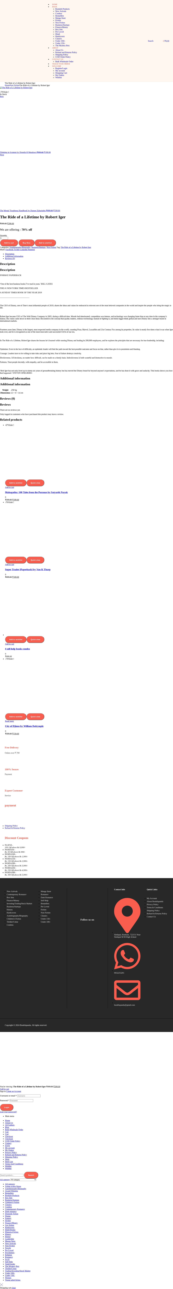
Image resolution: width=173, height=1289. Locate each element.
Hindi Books (10, 1230)
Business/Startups (38, 247)
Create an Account (13, 1091)
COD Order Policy (12, 1141)
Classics (8, 1205)
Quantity (3, 235)
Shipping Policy (11, 1157)
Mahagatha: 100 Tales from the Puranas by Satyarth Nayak (36, 492)
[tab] (89, 254)
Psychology (9, 1253)
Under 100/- (10, 1273)
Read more (9, 721)
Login (6, 1107)
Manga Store (10, 1241)
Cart (6, 1132)
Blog (7, 1127)
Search (31, 1175)
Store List (9, 1162)
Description (9, 254)
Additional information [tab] (15, 378)
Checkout (9, 1136)
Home (7, 85)
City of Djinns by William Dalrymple (24, 726)
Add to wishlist (45, 243)
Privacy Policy (11, 1152)
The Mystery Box (12, 1266)
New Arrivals (10, 1243)
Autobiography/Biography (19, 247)
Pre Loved (9, 1250)
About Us (9, 1123)
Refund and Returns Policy (16, 1155)
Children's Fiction (12, 1202)
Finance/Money (11, 1223)
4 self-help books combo (17, 648)
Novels (8, 1248)
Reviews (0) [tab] (7, 398)
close (14, 1288)
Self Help (9, 1262)
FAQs (7, 1146)
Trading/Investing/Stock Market (17, 1271)
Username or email (8, 1096)
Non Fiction (14, 85)
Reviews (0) (10, 258)
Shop (7, 1159)
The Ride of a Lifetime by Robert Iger (76, 247)
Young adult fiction (12, 1280)
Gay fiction (9, 1225)
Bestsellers (9, 1193)
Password (4, 1100)
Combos (8, 1207)
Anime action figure (13, 1186)
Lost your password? (8, 1112)
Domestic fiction (11, 1214)
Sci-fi (7, 1259)
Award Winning (11, 1191)
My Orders (9, 1150)
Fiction (8, 1221)
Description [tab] (7, 264)
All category (10, 1184)
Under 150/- (10, 1275)
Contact (8, 1143)
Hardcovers (9, 1227)
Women (8, 1278)
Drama (8, 1216)
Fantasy (8, 1218)
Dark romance (10, 1211)
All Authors (9, 1125)
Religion (8, 1255)
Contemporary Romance (15, 1209)
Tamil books (10, 1264)
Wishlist (8, 1166)
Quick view (35, 483)
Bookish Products (12, 1195)
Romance (9, 1257)
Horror (8, 1237)
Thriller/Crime (10, 1269)
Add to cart (9, 243)
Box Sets (8, 1198)
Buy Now (26, 243)
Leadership (9, 1239)
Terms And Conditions (14, 1164)
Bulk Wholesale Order (14, 1130)
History (8, 1234)
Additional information (14, 256)
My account (10, 1148)
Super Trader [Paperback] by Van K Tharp (28, 569)
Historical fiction (11, 1232)
